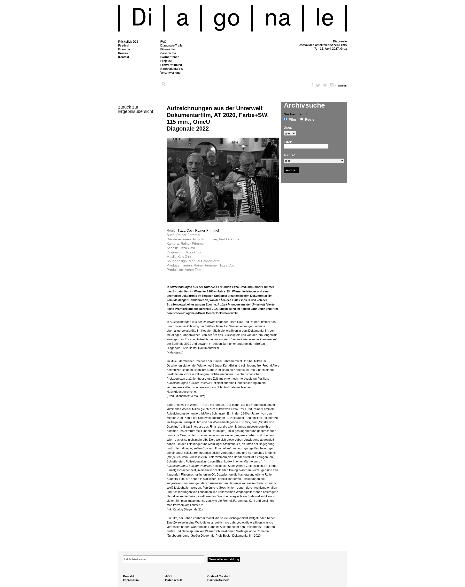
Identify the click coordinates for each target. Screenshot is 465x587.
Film (292, 119)
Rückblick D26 (128, 41)
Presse (123, 53)
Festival (123, 45)
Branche (124, 49)
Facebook (311, 85)
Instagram (331, 85)
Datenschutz (174, 580)
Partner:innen (169, 57)
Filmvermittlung (171, 65)
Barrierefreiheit (218, 580)
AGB (168, 576)
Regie (309, 119)
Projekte (166, 61)
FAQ (163, 41)
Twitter (318, 85)
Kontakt (123, 57)
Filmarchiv (167, 49)
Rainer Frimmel (207, 230)
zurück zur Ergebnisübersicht (135, 109)
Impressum (131, 580)
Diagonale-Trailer (172, 45)
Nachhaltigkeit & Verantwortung (171, 70)
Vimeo (325, 85)
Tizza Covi (185, 230)
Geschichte (168, 53)
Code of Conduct (218, 576)
